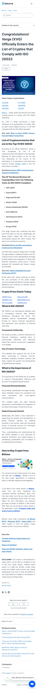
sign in (8, 673)
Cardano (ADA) (20, 164)
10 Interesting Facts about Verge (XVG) (16, 637)
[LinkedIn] (9, 592)
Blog (9, 10)
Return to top (7, 621)
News (15, 10)
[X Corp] (6, 592)
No (24, 604)
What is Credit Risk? (9, 545)
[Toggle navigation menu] (31, 3)
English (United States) (25, 685)
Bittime (4, 10)
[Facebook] (3, 592)
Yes (13, 604)
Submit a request (27, 614)
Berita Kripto (6, 586)
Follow (6, 69)
